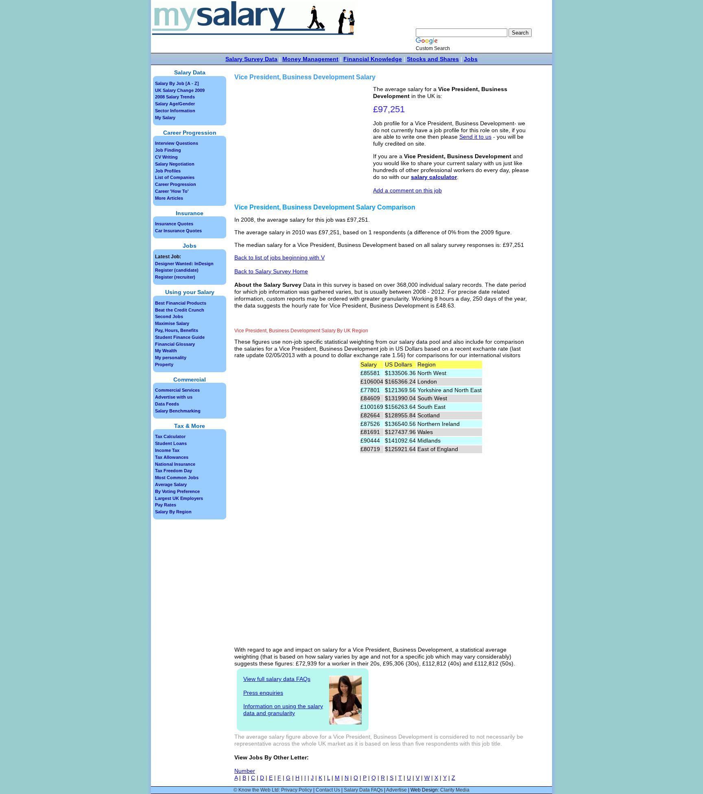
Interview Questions (176, 143)
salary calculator (434, 177)
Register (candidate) (177, 270)
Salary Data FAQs (363, 790)
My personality (170, 357)
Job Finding (168, 150)
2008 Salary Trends (175, 96)
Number (244, 771)
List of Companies (174, 177)
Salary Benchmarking (178, 410)
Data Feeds (167, 403)
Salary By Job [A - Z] (177, 83)
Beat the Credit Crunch (179, 310)
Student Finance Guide (180, 337)
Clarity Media (454, 790)
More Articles (169, 198)
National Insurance (175, 464)
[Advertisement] (304, 143)
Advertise (396, 790)
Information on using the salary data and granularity (283, 709)
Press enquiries (263, 692)
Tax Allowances (171, 457)
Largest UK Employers (179, 498)
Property (164, 364)
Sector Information (175, 110)
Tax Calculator (170, 436)
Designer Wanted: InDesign (184, 263)
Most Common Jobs (177, 477)
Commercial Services (177, 390)
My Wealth (166, 350)
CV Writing (166, 157)
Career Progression (175, 184)
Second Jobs (169, 316)
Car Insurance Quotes (178, 230)
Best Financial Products (180, 303)
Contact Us (328, 790)
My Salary (165, 117)
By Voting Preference (177, 491)
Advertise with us (173, 397)
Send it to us (475, 136)
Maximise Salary (172, 323)
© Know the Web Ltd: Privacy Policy (273, 790)
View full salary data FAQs (276, 679)
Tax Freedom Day (173, 470)
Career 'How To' (172, 191)
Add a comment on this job (407, 190)
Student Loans (171, 443)
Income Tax (167, 450)
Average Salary (171, 484)
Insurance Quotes (174, 223)
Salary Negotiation (174, 163)
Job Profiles (168, 170)
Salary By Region (173, 511)
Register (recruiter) (175, 277)
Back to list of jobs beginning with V (279, 257)
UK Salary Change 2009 (180, 90)
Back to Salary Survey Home (271, 271)
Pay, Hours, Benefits (176, 330)
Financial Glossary (175, 344)
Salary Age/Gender (175, 103)
